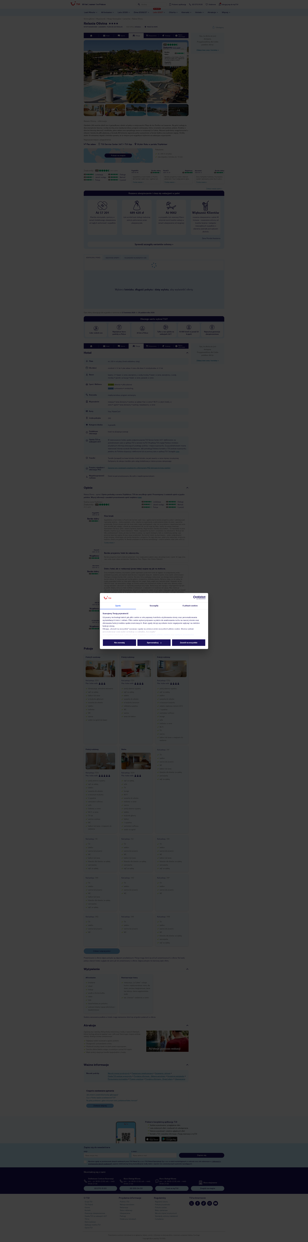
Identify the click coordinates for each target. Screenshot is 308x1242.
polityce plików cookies (159, 635)
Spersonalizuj (152, 643)
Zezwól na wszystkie (188, 643)
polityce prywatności (184, 635)
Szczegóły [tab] (154, 606)
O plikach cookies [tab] (190, 606)
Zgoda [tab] (118, 606)
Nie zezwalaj (119, 643)
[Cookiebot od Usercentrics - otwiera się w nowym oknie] (194, 597)
